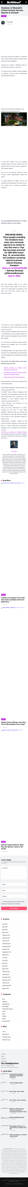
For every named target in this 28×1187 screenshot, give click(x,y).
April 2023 (5, 966)
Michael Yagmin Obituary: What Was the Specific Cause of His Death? (12, 847)
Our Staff (3, 1058)
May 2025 (4, 927)
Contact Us (4, 1061)
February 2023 (6, 971)
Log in (3, 1031)
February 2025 (6, 935)
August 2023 (5, 955)
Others (4, 1018)
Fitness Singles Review (16, 1083)
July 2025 (4, 924)
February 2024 (6, 938)
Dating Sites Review (7, 1009)
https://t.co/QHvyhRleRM (14, 268)
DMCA (2, 1056)
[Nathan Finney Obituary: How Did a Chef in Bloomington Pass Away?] (14, 663)
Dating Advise (6, 1004)
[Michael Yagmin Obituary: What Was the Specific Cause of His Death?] (14, 786)
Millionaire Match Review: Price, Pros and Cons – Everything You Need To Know (18, 1110)
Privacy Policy (8, 1183)
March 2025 (5, 932)
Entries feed (5, 1034)
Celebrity (4, 1001)
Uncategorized (6, 1021)
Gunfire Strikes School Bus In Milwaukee (14, 377)
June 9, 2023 (14, 275)
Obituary (4, 1016)
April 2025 (5, 929)
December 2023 (6, 943)
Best (3, 999)
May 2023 (4, 963)
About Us (3, 1054)
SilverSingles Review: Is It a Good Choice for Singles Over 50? (18, 1127)
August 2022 (5, 988)
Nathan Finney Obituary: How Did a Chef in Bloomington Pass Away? (13, 723)
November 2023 (6, 946)
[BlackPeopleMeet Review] (5, 1118)
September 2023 (6, 952)
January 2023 (5, 974)
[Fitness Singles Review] (5, 1082)
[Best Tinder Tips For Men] (5, 1090)
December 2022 (6, 977)
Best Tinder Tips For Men (17, 1091)
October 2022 (5, 983)
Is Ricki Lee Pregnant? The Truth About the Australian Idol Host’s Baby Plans (13, 600)
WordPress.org (6, 1039)
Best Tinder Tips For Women (18, 1100)
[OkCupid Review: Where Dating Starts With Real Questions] (5, 1073)
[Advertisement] (14, 40)
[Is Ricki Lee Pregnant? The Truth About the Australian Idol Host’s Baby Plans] (14, 539)
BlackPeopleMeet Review (17, 1117)
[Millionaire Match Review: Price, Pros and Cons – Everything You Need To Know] (5, 1108)
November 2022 (6, 980)
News (4, 16)
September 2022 (6, 985)
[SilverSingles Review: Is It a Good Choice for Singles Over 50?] (5, 1125)
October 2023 (5, 949)
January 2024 (5, 941)
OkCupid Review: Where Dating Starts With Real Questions (16, 1075)
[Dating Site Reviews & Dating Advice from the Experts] (14, 2)
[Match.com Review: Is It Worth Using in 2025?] (5, 1134)
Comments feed (6, 1037)
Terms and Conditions (17, 1183)
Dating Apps (5, 1006)
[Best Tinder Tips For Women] (5, 1099)
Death (3, 1011)
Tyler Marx (10, 22)
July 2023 (4, 957)
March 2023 (5, 969)
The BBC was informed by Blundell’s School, (14, 432)
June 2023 (5, 960)
